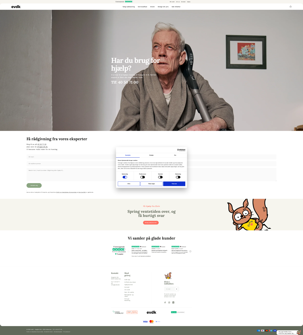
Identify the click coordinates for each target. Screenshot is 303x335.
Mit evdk (172, 1)
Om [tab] (175, 155)
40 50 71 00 (41, 144)
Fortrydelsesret (66, 331)
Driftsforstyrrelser (130, 282)
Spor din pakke (129, 292)
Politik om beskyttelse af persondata (66, 192)
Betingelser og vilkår (128, 295)
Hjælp (188, 1)
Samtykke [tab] (128, 155)
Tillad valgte (151, 183)
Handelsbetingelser (58, 331)
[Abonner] (176, 289)
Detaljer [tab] (151, 155)
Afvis (128, 183)
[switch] (142, 177)
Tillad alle (174, 183)
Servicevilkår (82, 192)
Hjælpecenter (128, 284)
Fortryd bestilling (127, 299)
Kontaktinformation (48, 331)
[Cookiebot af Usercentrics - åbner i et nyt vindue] (178, 150)
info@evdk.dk (42, 147)
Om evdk (127, 289)
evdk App (127, 279)
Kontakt (183, 1)
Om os (178, 1)
